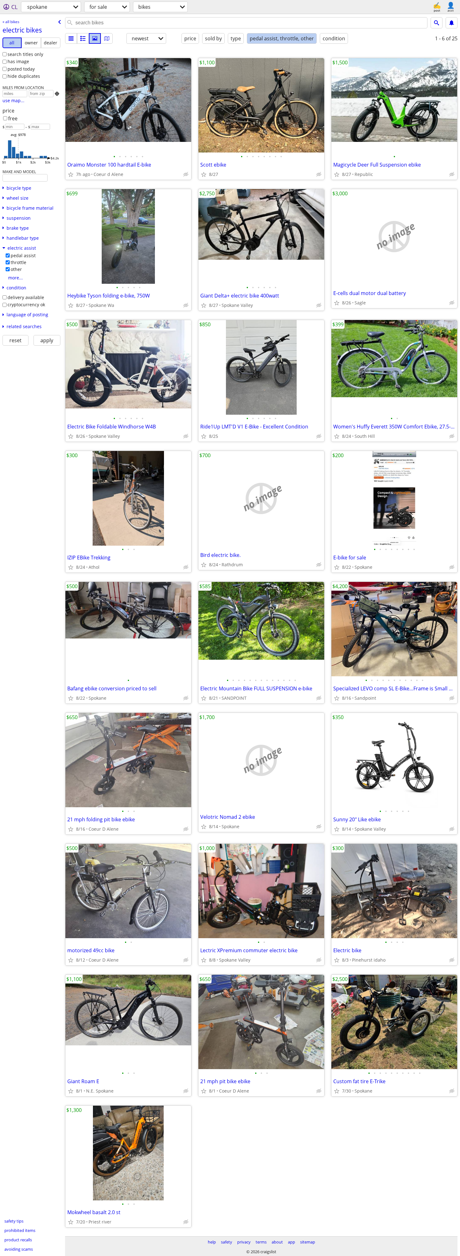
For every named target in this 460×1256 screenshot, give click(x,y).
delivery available (26, 297)
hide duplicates (24, 76)
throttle (18, 262)
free (13, 118)
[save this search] (451, 22)
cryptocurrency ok (26, 305)
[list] (71, 38)
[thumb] (83, 38)
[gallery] (95, 38)
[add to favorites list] (70, 174)
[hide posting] (186, 174)
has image (18, 61)
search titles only (25, 54)
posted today (21, 69)
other (16, 269)
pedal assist (23, 255)
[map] (107, 38)
